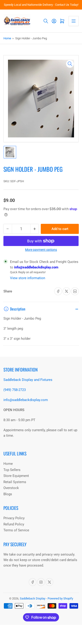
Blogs (7, 494)
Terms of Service (16, 530)
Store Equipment (16, 476)
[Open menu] (74, 21)
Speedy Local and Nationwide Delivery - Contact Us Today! (41, 4)
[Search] (46, 21)
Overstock (11, 488)
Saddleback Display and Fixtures (27, 380)
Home (7, 38)
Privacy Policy (14, 518)
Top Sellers (11, 470)
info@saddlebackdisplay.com (35, 267)
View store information (27, 278)
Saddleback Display (32, 598)
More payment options (41, 249)
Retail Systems (14, 482)
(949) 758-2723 (14, 390)
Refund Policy (13, 524)
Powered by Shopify (60, 598)
